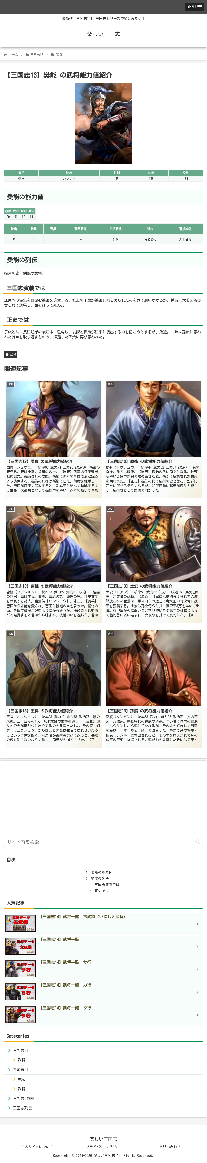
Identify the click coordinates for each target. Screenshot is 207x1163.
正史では (102, 891)
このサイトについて (37, 1147)
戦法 (21, 1079)
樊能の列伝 (100, 878)
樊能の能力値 (101, 872)
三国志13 (20, 1050)
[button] (197, 842)
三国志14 (20, 1070)
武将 (12, 354)
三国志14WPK (23, 1098)
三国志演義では (107, 885)
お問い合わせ (169, 1147)
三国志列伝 (22, 1108)
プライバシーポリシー (103, 1147)
